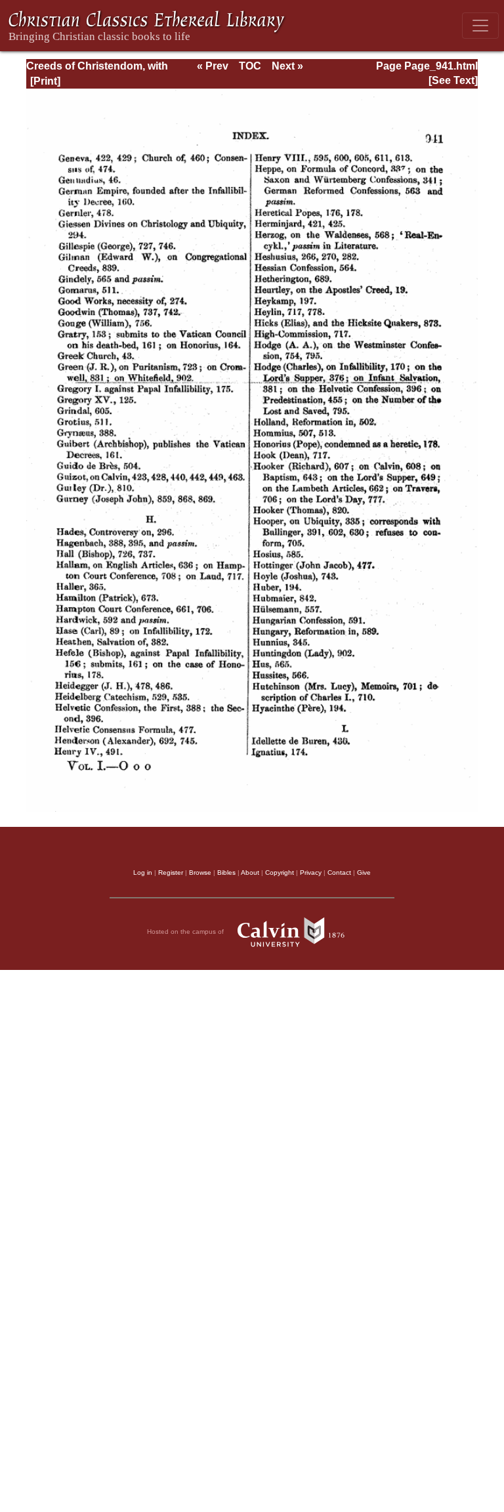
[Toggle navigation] (480, 25)
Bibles (226, 872)
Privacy (311, 872)
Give (364, 872)
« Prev (212, 66)
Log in (142, 872)
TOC (250, 66)
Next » (287, 66)
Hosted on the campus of (186, 930)
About (250, 872)
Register (170, 872)
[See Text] (453, 80)
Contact (339, 872)
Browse (200, 872)
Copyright (279, 872)
